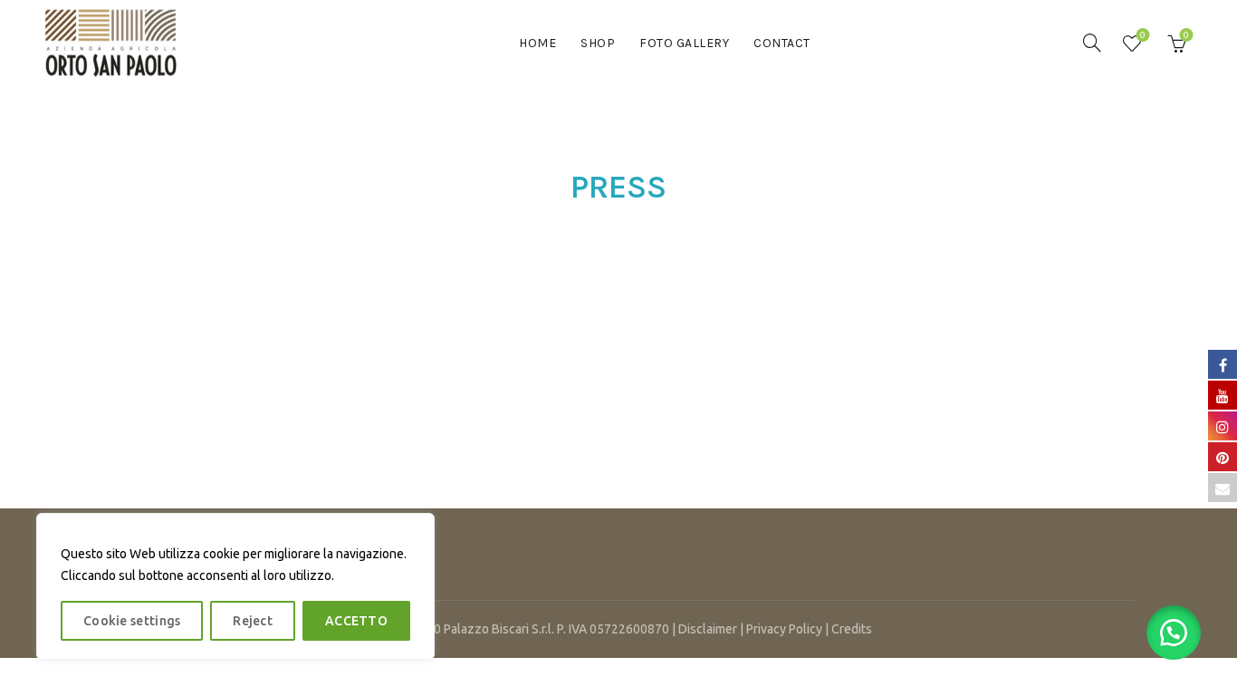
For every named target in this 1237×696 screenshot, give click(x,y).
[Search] (1092, 42)
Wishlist (1143, 35)
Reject (253, 621)
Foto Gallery (684, 43)
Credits (851, 629)
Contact (781, 43)
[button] (1173, 632)
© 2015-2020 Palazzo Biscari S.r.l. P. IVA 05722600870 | (522, 629)
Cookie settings (132, 621)
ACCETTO (356, 621)
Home (537, 43)
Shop (597, 43)
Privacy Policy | (788, 629)
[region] (235, 586)
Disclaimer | (712, 629)
